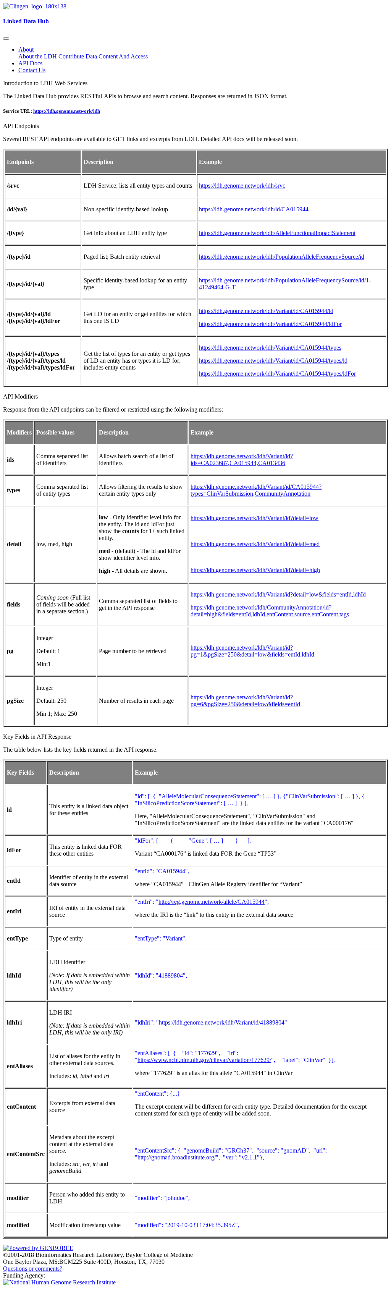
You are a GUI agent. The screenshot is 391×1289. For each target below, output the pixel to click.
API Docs (30, 63)
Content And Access (123, 56)
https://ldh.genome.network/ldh (66, 111)
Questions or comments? (32, 1268)
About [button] (26, 49)
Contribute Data (77, 56)
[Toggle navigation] (6, 38)
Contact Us (31, 70)
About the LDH (37, 56)
